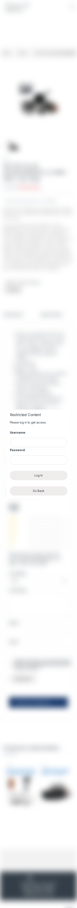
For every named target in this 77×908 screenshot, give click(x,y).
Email (14, 642)
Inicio (6, 53)
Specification (51, 315)
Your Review (17, 590)
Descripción (13, 315)
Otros (22, 53)
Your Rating (17, 573)
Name (14, 622)
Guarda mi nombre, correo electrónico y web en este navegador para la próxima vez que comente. (42, 664)
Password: (17, 450)
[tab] (13, 316)
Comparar (50, 200)
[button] (72, 6)
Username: (18, 432)
